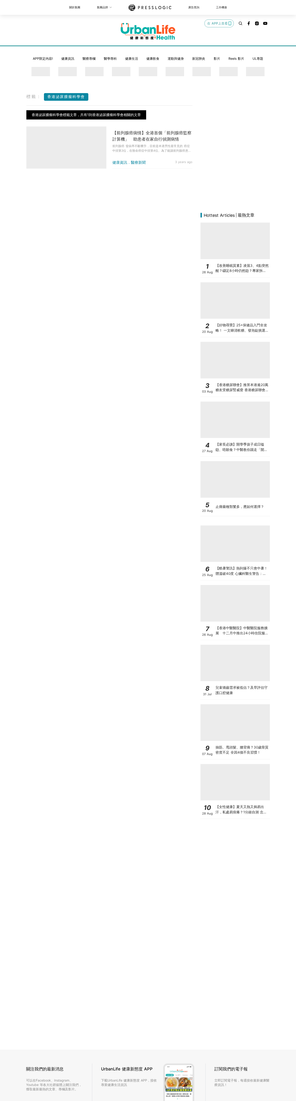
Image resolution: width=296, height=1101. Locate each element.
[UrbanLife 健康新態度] (148, 31)
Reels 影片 (236, 58)
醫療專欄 (89, 58)
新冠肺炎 (198, 58)
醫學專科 (110, 58)
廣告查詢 (193, 7)
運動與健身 (176, 58)
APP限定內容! (43, 58)
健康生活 (131, 58)
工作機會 (221, 7)
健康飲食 (152, 58)
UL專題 (258, 58)
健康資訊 (67, 58)
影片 (217, 58)
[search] (240, 23)
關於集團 (74, 7)
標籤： (34, 96)
